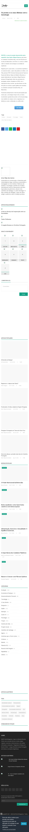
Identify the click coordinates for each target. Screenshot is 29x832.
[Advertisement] (14, 38)
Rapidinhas (4, 651)
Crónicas (3, 639)
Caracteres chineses (7, 719)
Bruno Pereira (4, 485)
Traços (3, 561)
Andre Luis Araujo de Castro (7, 555)
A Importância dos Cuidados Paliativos (13, 553)
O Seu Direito (5, 602)
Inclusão (11, 716)
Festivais (17, 716)
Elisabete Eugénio (5, 579)
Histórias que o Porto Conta (9, 636)
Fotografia (4, 709)
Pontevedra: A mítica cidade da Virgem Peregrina (14, 407)
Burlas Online (5, 712)
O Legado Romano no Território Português (13, 225)
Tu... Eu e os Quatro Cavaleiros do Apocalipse (16, 774)
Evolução (3, 590)
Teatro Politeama (6, 219)
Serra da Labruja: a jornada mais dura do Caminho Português (14, 454)
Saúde (3, 538)
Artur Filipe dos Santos (6, 120)
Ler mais (19, 107)
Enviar (23, 294)
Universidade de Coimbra (8, 706)
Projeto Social (5, 627)
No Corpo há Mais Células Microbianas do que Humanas (18, 760)
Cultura (3, 18)
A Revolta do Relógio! (7, 360)
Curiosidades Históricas (15, 709)
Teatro (21, 117)
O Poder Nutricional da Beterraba (12, 482)
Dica (23, 716)
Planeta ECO (4, 645)
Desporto (4, 605)
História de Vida (5, 624)
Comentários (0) (5, 280)
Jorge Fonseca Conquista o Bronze (16, 766)
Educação (9, 117)
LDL (24, 709)
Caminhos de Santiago (7, 630)
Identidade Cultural (6, 703)
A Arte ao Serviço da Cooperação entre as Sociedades (13, 212)
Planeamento (17, 703)
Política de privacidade (9, 829)
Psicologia (4, 617)
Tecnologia (15, 117)
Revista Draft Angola (7, 648)
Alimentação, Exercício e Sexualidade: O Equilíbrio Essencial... (14, 529)
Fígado (18, 706)
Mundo (3, 642)
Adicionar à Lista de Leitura (20, 20)
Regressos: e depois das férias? (9, 383)
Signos (3, 633)
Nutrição (4, 467)
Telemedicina (22, 712)
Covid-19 (3, 614)
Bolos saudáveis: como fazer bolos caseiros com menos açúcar (12, 505)
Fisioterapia (14, 712)
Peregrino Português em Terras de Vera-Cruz (13, 430)
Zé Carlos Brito (4, 362)
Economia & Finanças (7, 593)
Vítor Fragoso (4, 385)
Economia (4, 716)
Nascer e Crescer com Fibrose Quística (14, 576)
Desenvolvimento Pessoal (8, 596)
